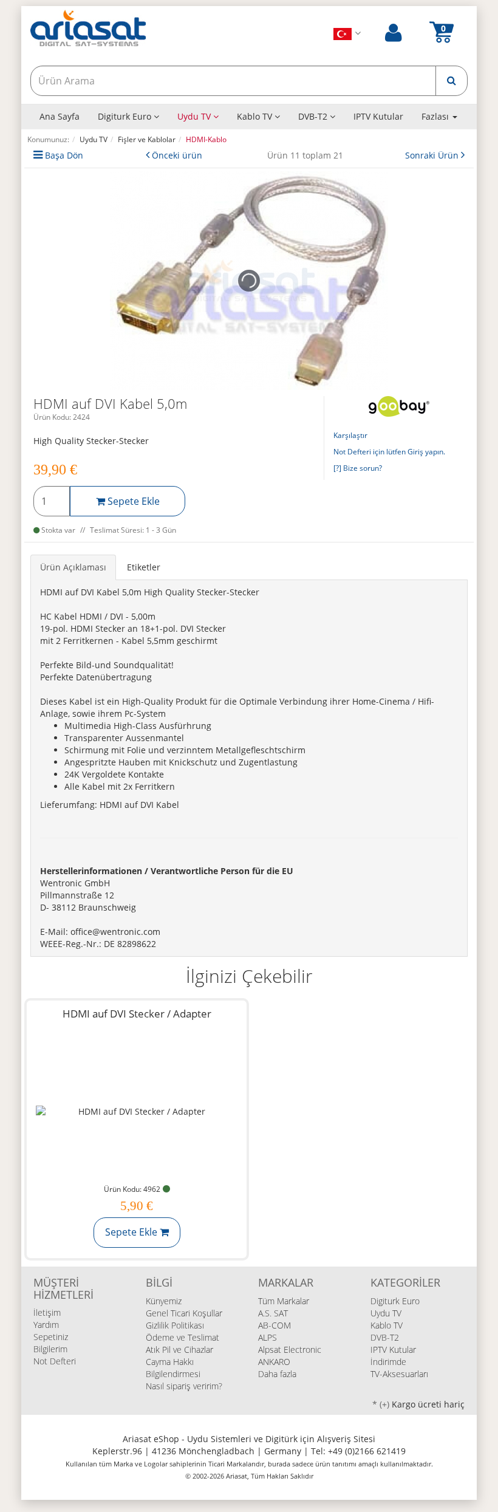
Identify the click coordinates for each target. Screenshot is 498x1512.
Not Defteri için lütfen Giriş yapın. (389, 451)
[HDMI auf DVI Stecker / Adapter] (136, 1111)
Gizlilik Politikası (175, 1325)
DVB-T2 (314, 116)
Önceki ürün (177, 155)
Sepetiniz (50, 1337)
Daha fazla (277, 1374)
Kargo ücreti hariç (428, 1404)
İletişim (47, 1312)
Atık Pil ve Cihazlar (179, 1349)
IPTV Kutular (378, 116)
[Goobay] (399, 405)
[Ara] (451, 81)
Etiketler (143, 567)
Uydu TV (195, 116)
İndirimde (388, 1361)
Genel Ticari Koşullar (184, 1313)
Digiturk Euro (126, 116)
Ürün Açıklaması (73, 567)
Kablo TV (256, 116)
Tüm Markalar (283, 1301)
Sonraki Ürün (433, 155)
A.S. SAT (273, 1313)
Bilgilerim (50, 1349)
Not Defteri (54, 1361)
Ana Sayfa (59, 116)
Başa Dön (64, 155)
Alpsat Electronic (289, 1349)
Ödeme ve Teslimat (182, 1337)
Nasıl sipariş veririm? (184, 1386)
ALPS (267, 1337)
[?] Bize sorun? (357, 468)
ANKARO (274, 1361)
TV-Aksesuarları (399, 1374)
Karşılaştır (350, 435)
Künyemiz (164, 1301)
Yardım (46, 1324)
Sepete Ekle (132, 501)
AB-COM (274, 1325)
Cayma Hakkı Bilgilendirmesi (173, 1368)
